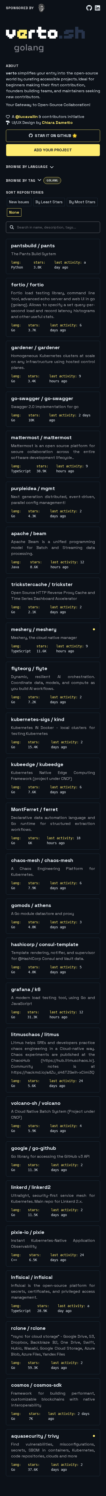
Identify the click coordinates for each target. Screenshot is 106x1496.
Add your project (53, 150)
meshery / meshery (33, 629)
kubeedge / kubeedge (37, 764)
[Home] (45, 33)
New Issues (19, 201)
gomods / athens (31, 905)
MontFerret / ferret (34, 809)
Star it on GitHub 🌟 (56, 135)
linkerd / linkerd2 (31, 1187)
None (14, 212)
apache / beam (28, 533)
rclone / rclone (28, 1328)
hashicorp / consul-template (44, 944)
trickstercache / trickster (42, 584)
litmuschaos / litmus (35, 1034)
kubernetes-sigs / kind (37, 719)
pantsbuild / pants (33, 245)
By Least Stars (49, 201)
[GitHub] (89, 8)
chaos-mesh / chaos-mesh (42, 860)
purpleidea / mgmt (33, 488)
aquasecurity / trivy (35, 1436)
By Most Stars (82, 201)
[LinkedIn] (97, 8)
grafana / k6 (25, 989)
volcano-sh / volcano (35, 1103)
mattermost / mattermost (41, 437)
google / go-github (33, 1148)
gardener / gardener (35, 347)
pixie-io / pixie (27, 1232)
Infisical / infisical (32, 1277)
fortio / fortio (27, 284)
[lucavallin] (41, 8)
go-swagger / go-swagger (42, 398)
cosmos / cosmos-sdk (36, 1385)
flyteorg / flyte (29, 668)
